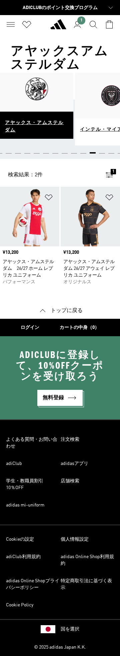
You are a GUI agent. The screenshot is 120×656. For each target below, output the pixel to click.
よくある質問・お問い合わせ (31, 443)
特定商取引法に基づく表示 (86, 584)
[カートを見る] (109, 24)
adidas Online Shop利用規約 (87, 560)
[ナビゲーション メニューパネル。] (11, 24)
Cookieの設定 (20, 539)
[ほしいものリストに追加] (48, 198)
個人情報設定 (75, 539)
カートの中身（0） (79, 327)
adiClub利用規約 (23, 556)
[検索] (93, 24)
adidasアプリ (74, 463)
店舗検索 (70, 481)
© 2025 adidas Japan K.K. (60, 647)
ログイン (30, 327)
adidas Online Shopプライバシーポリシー (32, 584)
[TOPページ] (58, 27)
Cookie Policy (19, 605)
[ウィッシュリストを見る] (27, 24)
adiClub (14, 463)
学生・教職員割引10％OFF (24, 484)
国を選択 (70, 629)
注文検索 (70, 439)
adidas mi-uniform (25, 505)
